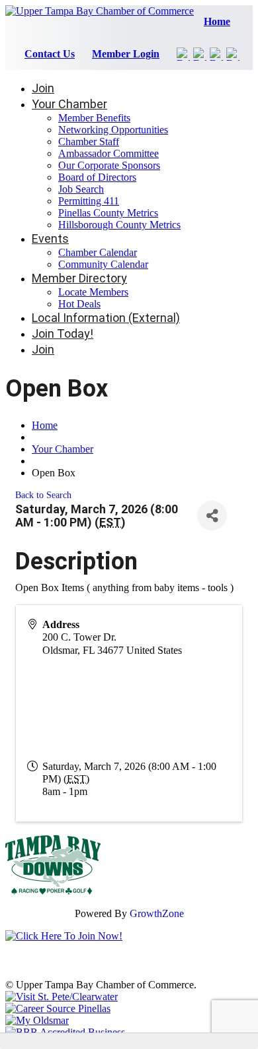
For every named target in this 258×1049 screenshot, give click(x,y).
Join (43, 88)
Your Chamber (69, 104)
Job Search (81, 189)
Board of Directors (97, 177)
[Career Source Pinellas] (57, 1008)
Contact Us (49, 53)
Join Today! (62, 333)
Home (217, 21)
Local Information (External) (106, 318)
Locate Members (93, 292)
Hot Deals (79, 303)
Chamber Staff (88, 141)
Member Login (125, 53)
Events (50, 238)
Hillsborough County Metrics (119, 224)
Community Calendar (103, 264)
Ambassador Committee (108, 153)
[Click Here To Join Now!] (63, 935)
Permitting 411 (88, 201)
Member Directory (79, 278)
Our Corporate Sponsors (109, 165)
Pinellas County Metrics (108, 212)
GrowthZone (157, 913)
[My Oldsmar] (37, 1020)
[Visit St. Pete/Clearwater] (61, 996)
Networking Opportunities (113, 129)
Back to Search (43, 495)
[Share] (212, 515)
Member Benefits (94, 117)
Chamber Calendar (97, 252)
